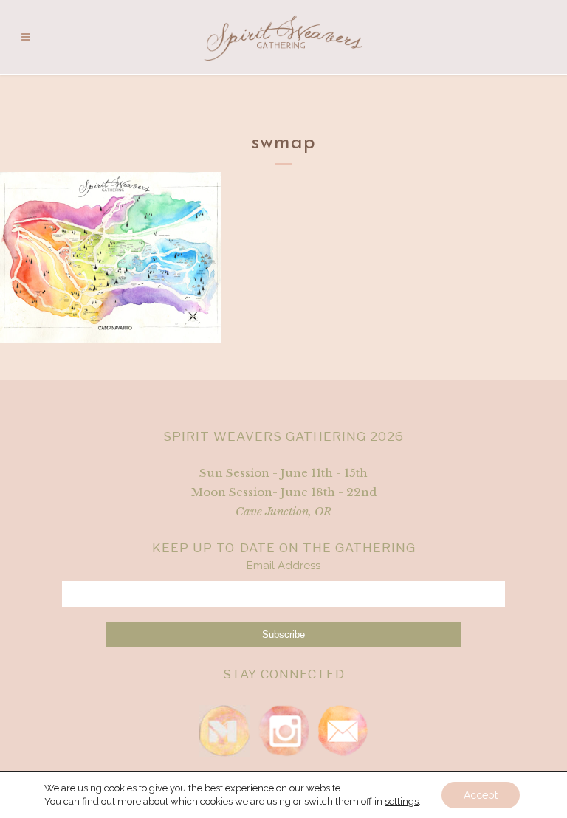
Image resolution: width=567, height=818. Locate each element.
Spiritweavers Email (342, 731)
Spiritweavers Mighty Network (224, 731)
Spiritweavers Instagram (283, 731)
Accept (481, 795)
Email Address (283, 565)
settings (402, 801)
